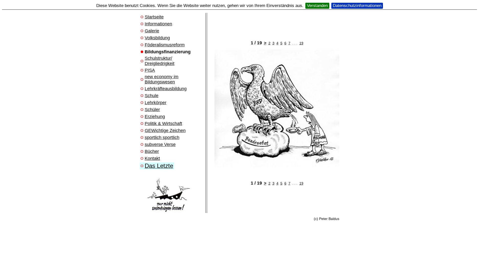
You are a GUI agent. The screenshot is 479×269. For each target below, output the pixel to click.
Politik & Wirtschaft (163, 123)
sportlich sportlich (162, 137)
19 (301, 43)
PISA (150, 70)
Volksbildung (157, 37)
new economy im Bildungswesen (161, 79)
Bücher (152, 151)
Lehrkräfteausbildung (166, 88)
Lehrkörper (155, 102)
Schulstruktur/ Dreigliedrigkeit (159, 61)
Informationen (158, 23)
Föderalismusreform (165, 44)
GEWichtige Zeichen (165, 130)
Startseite (154, 16)
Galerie (152, 30)
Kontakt (152, 158)
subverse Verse (160, 144)
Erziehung (155, 116)
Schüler (152, 109)
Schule (151, 95)
